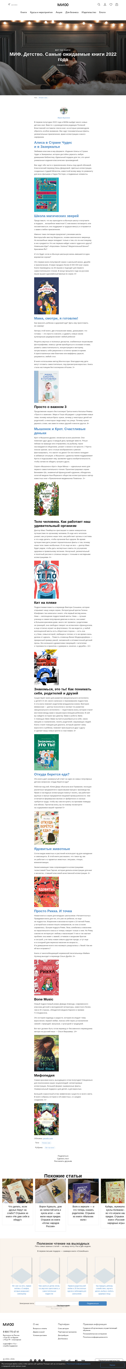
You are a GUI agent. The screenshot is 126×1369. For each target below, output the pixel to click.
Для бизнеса (71, 12)
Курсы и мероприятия (41, 12)
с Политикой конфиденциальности (78, 1364)
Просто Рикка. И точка (53, 911)
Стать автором (63, 1329)
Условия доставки (40, 1335)
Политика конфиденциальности (95, 1337)
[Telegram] (44, 1360)
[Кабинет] (105, 4)
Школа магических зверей (56, 216)
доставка (14, 5)
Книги (23, 12)
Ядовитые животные (52, 849)
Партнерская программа (67, 1332)
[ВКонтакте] (35, 1360)
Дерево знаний (38, 1332)
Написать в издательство (109, 1360)
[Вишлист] (110, 4)
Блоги (102, 12)
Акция (59, 12)
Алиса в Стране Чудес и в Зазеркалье (53, 144)
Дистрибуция (63, 1335)
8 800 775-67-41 (11, 1332)
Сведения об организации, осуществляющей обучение (100, 1329)
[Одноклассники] (39, 1360)
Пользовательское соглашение (95, 1334)
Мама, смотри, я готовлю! (56, 318)
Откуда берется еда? (51, 774)
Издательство (89, 12)
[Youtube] (31, 1360)
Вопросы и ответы (40, 1329)
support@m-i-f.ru (9, 1343)
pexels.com (48, 1138)
